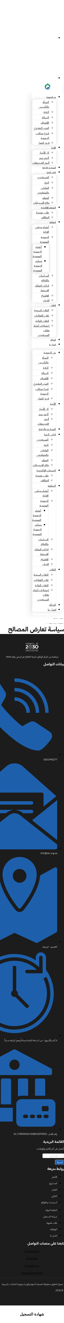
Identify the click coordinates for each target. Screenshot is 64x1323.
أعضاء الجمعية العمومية (37, 251)
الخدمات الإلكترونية (48, 207)
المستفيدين (43, 177)
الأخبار (53, 147)
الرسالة (45, 117)
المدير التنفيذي (41, 128)
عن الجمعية (51, 97)
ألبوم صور (44, 158)
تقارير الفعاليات (41, 316)
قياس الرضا (51, 172)
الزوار (46, 183)
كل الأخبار (44, 153)
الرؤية (46, 112)
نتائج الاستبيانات (41, 203)
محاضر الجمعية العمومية (37, 266)
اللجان (46, 300)
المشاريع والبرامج (49, 167)
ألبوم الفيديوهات (40, 163)
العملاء (45, 198)
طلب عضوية (42, 213)
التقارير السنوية (41, 310)
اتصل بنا (52, 344)
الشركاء (53, 340)
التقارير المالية (42, 321)
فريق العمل (43, 143)
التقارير (53, 305)
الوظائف (45, 217)
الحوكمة (52, 222)
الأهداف (45, 123)
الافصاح (45, 296)
